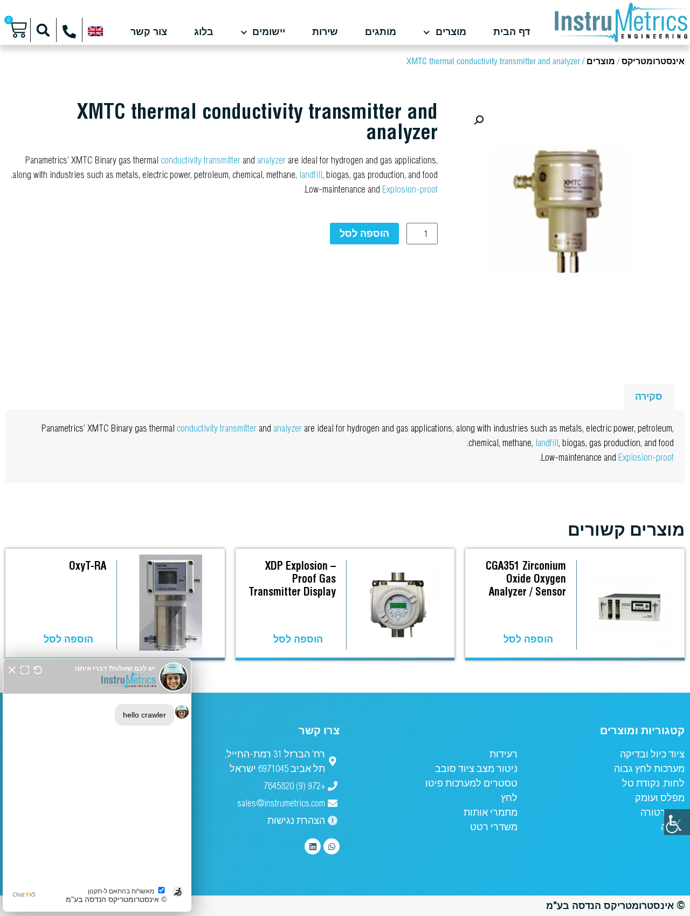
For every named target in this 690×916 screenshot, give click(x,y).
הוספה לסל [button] (528, 639)
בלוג (203, 32)
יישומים (268, 32)
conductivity (181, 160)
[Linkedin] (313, 846)
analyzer (271, 160)
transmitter (222, 160)
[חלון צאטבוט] (97, 785)
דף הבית (511, 32)
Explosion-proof (410, 189)
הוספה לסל (364, 233)
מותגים (380, 32)
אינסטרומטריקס (653, 62)
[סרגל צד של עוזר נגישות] (677, 822)
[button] (43, 30)
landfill (310, 174)
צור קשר (148, 32)
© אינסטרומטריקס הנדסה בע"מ (615, 905)
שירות (325, 32)
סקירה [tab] (649, 396)
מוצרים (451, 32)
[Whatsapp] (331, 846)
